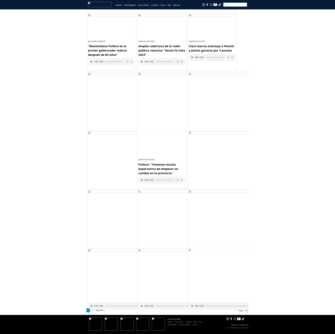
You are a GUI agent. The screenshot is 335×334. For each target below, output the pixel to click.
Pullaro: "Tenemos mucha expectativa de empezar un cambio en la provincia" (158, 168)
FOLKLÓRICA (143, 5)
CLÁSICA (154, 5)
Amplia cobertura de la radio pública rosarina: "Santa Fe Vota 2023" (161, 50)
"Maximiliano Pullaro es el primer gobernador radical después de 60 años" (107, 50)
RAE (169, 5)
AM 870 (119, 5)
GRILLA (194, 325)
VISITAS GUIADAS (184, 325)
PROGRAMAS (130, 5)
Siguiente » (100, 310)
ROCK (162, 5)
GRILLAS (176, 5)
